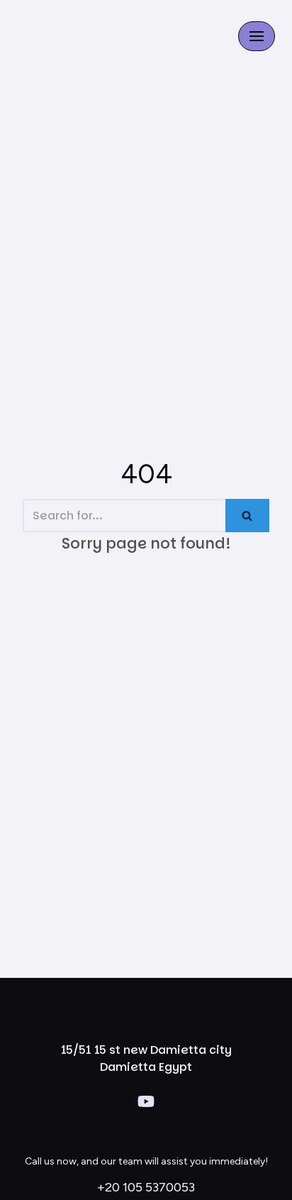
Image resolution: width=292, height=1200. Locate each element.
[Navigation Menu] (256, 36)
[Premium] (77, 36)
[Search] (247, 515)
